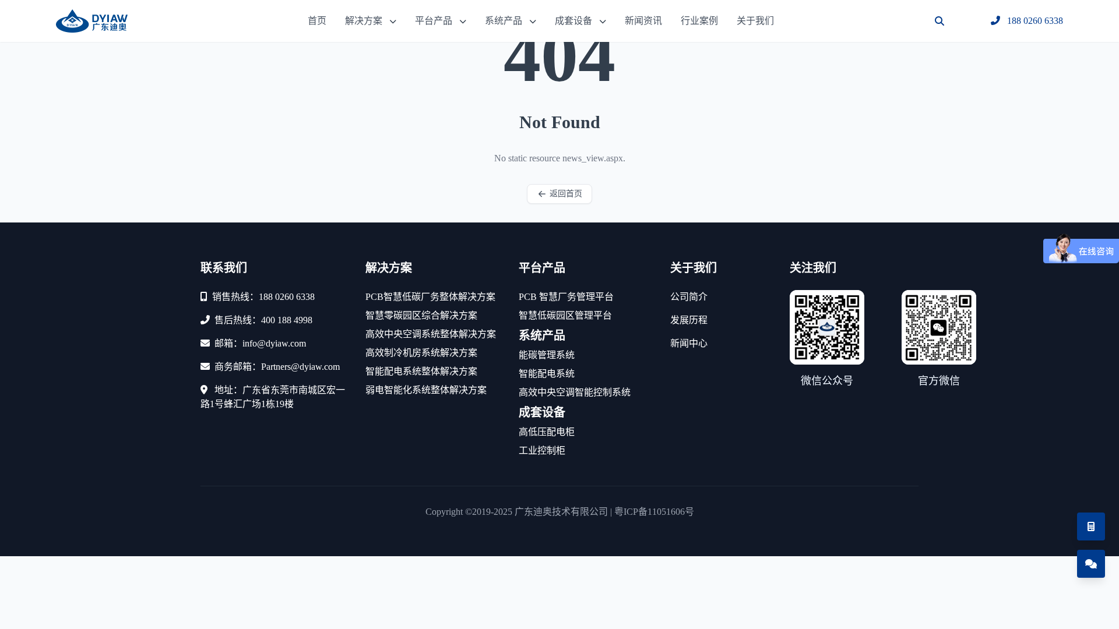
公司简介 (689, 297)
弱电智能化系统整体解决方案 (426, 390)
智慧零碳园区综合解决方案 (421, 315)
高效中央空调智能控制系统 (575, 392)
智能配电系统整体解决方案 (421, 371)
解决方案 (363, 21)
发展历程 (689, 320)
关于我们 (755, 21)
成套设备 (573, 21)
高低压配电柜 (547, 432)
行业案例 (699, 21)
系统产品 (503, 21)
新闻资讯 (643, 21)
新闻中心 (689, 343)
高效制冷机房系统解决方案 (421, 353)
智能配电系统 (547, 374)
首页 (317, 21)
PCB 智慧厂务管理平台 (566, 297)
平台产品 (433, 21)
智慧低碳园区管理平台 (565, 315)
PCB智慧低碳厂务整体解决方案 (430, 297)
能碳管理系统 (547, 355)
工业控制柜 (542, 450)
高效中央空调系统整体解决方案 (430, 334)
